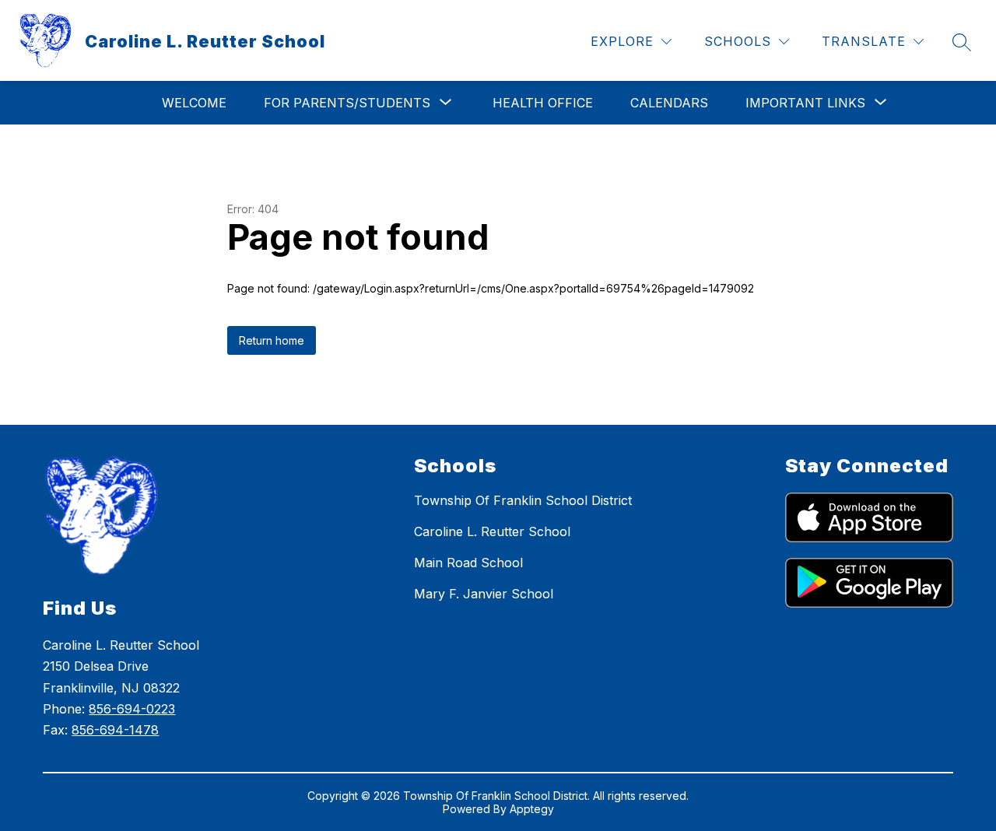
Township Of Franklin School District (523, 500)
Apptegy (532, 808)
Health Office (543, 102)
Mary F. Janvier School (483, 593)
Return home (271, 340)
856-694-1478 (115, 730)
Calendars (669, 102)
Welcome (194, 102)
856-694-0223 (132, 709)
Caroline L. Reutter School (492, 531)
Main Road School (468, 562)
